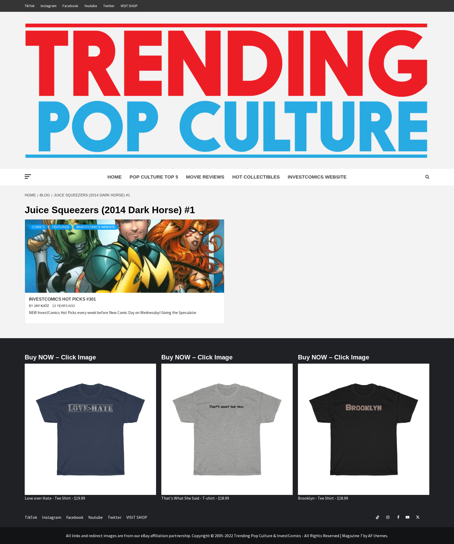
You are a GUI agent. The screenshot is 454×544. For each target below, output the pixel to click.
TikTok (30, 5)
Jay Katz (42, 306)
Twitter (109, 5)
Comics (38, 227)
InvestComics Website (317, 177)
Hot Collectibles (256, 177)
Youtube (90, 5)
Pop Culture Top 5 (154, 177)
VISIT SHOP (129, 5)
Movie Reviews (205, 177)
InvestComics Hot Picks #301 (62, 299)
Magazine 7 (352, 535)
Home (114, 177)
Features (60, 227)
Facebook (70, 5)
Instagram (48, 5)
